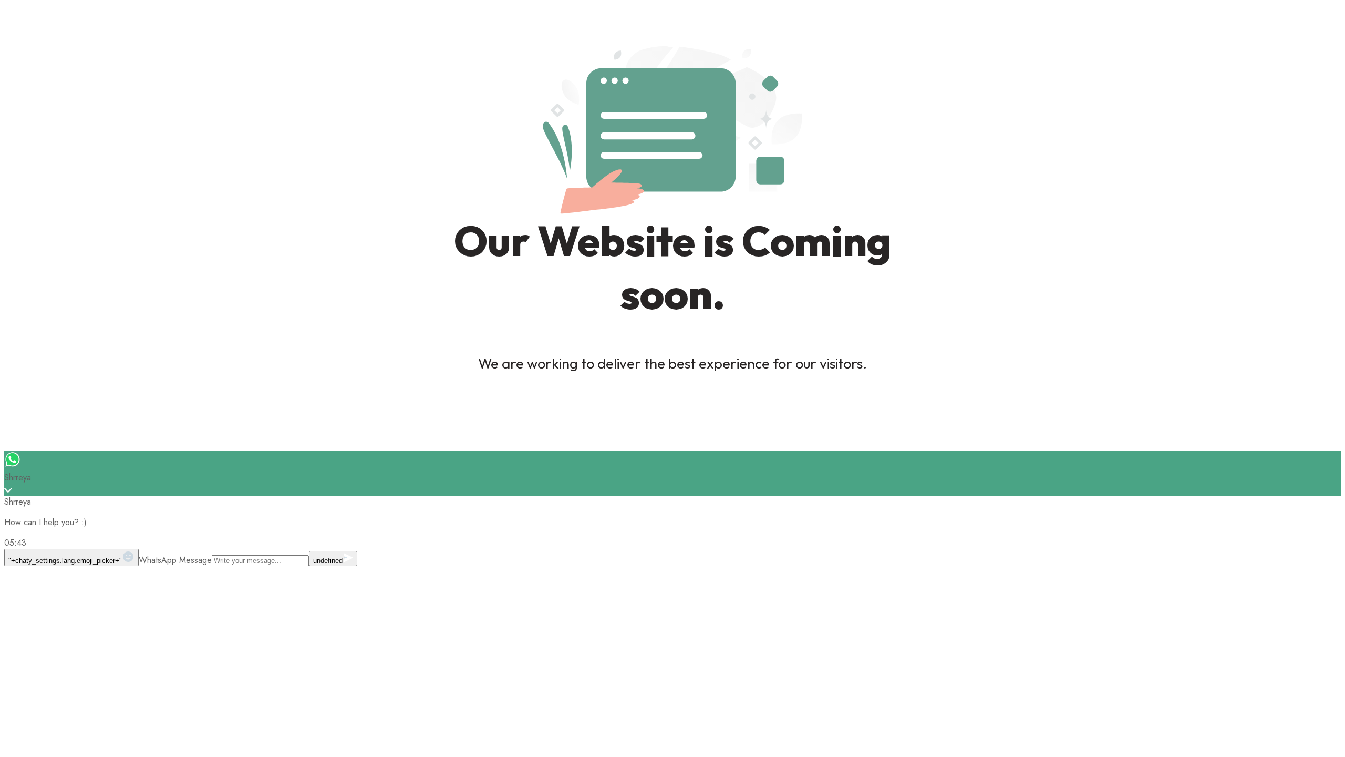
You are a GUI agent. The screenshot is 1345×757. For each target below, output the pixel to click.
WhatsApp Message (175, 560)
